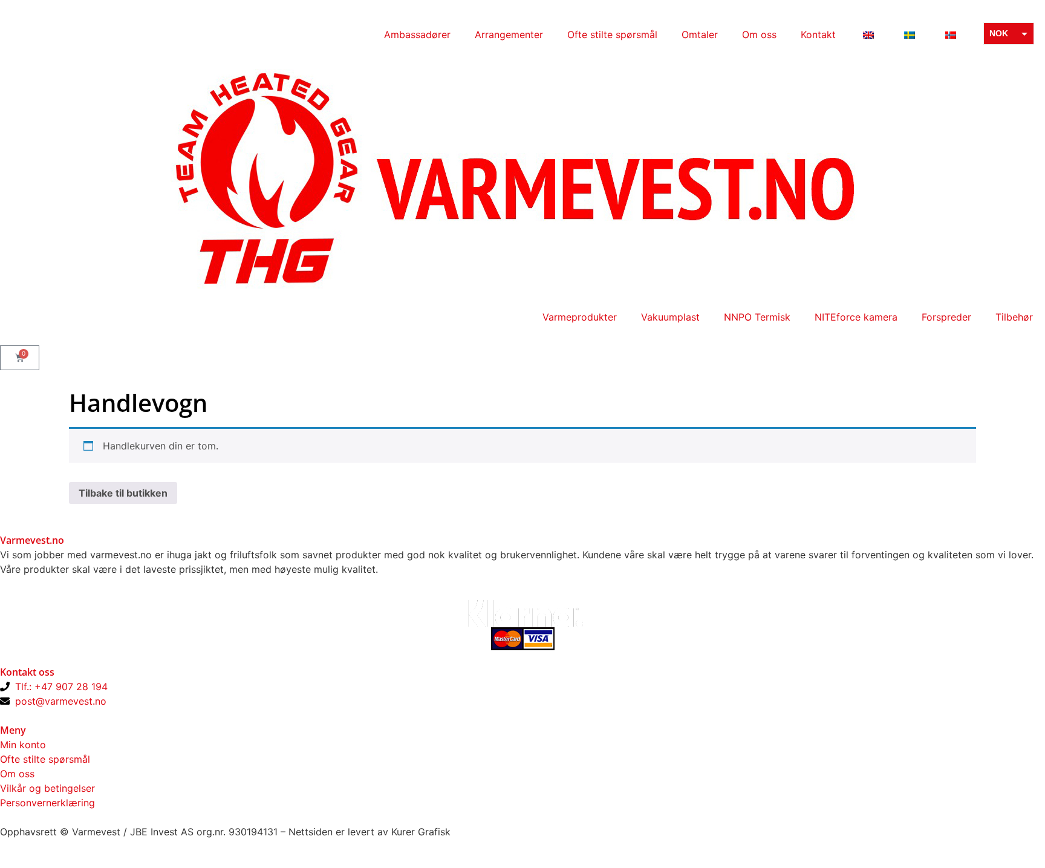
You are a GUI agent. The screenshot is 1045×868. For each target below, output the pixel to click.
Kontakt (818, 34)
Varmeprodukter (579, 317)
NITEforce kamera (856, 317)
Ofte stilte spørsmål (612, 34)
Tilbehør (1014, 317)
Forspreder (946, 317)
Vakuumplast (670, 317)
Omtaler (700, 34)
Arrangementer (509, 34)
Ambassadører (417, 34)
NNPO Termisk (757, 317)
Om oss (759, 34)
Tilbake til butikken (123, 493)
